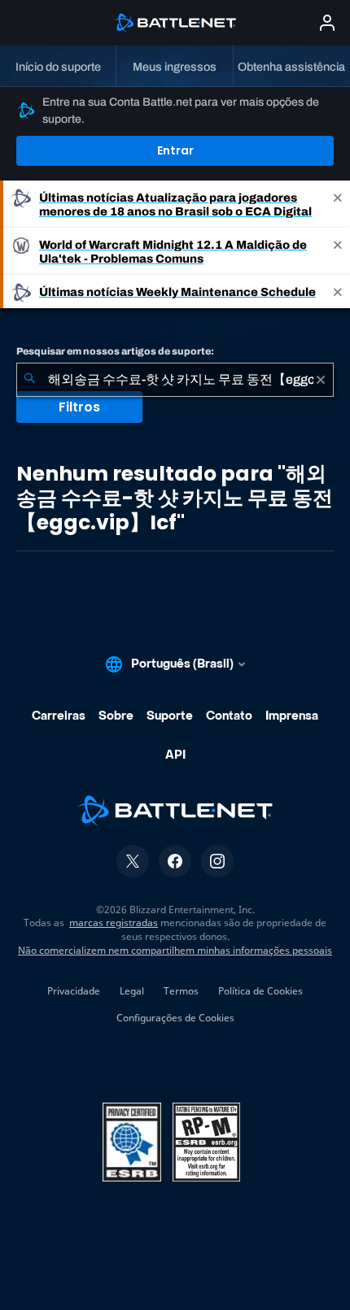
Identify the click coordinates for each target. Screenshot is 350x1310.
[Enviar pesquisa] (29, 380)
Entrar (175, 150)
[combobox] (175, 380)
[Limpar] (321, 380)
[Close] (338, 204)
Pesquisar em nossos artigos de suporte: (115, 351)
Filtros (79, 407)
